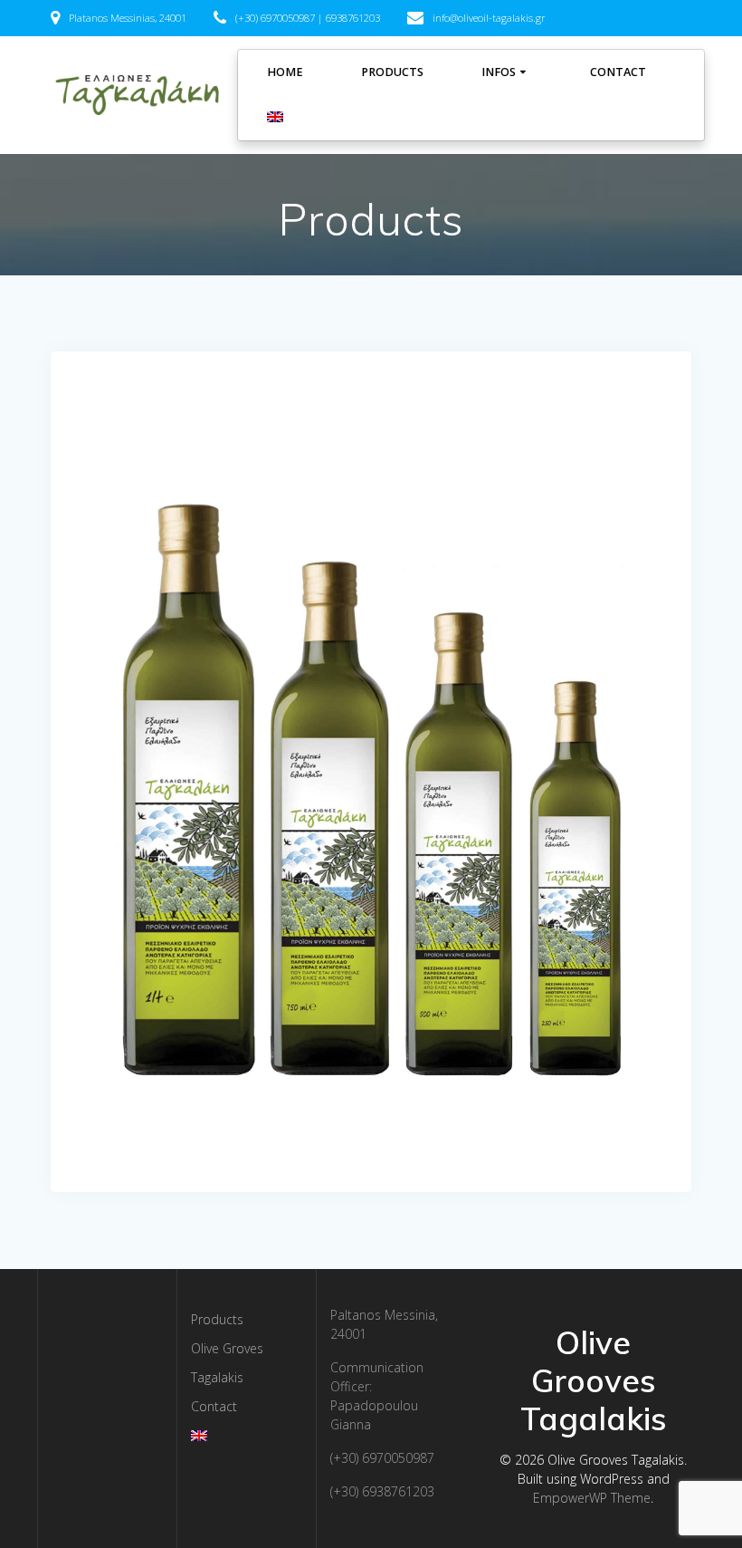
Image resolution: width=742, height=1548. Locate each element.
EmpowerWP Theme (592, 1497)
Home (285, 72)
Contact (618, 72)
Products (392, 72)
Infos (498, 72)
